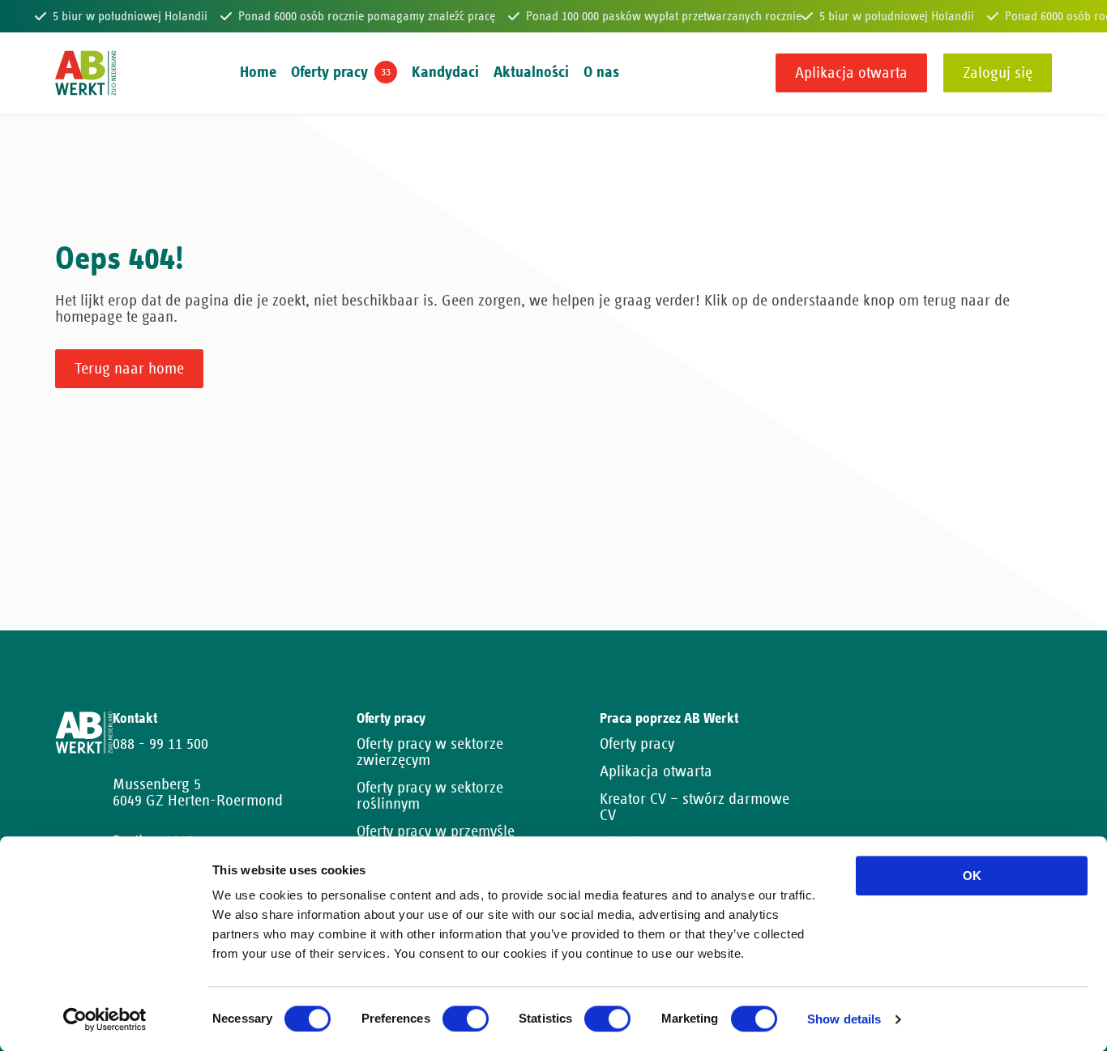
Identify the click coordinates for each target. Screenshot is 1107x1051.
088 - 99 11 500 (160, 744)
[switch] (465, 1019)
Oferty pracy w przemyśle (436, 831)
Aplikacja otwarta (851, 73)
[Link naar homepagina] (85, 73)
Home (258, 72)
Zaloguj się (997, 73)
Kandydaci (445, 72)
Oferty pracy (329, 72)
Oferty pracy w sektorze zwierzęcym (430, 752)
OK (972, 875)
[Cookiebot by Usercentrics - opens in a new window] (105, 1019)
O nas (601, 72)
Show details (844, 1020)
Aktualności (531, 72)
